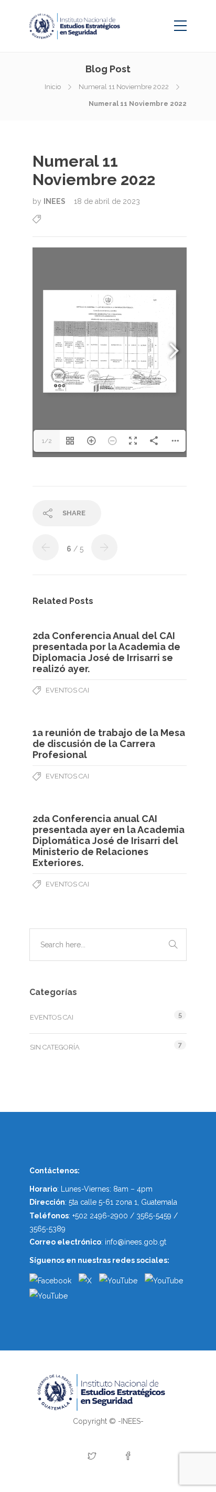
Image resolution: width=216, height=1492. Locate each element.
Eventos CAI (67, 690)
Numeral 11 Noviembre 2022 (124, 87)
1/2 (47, 441)
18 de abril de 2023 (107, 201)
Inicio (53, 87)
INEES (55, 201)
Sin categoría (55, 1047)
